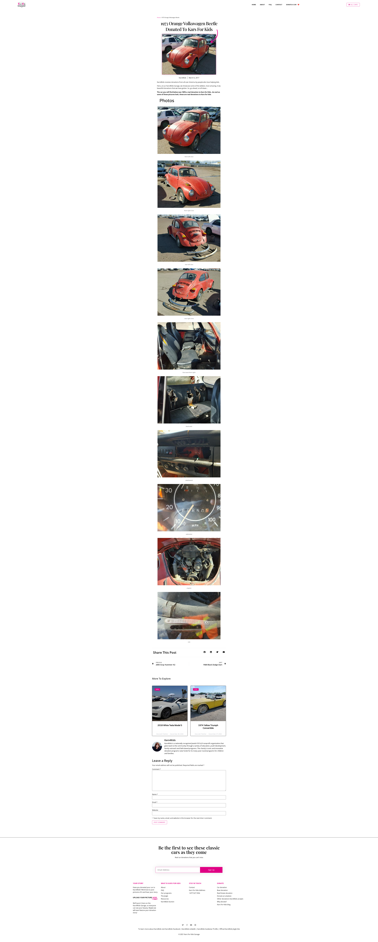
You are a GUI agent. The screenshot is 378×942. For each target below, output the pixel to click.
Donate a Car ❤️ (292, 4)
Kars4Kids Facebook (172, 929)
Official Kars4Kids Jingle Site (229, 929)
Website (155, 810)
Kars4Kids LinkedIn (189, 929)
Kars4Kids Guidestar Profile (207, 929)
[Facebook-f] (187, 925)
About (262, 4)
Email (154, 802)
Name (155, 794)
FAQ (270, 4)
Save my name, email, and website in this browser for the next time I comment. (183, 818)
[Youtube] (191, 925)
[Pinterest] (195, 925)
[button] (204, 652)
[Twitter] (183, 925)
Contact (279, 4)
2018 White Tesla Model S (170, 725)
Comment (156, 769)
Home (254, 4)
